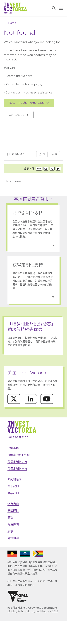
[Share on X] (52, 169)
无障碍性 (13, 510)
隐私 (10, 517)
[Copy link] (39, 169)
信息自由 (13, 504)
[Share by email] (45, 169)
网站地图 (13, 538)
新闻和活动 (14, 479)
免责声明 (13, 524)
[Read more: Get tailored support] (33, 245)
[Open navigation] (61, 8)
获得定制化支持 (17, 462)
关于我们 (13, 486)
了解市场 (13, 448)
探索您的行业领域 (18, 455)
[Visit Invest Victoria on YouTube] (47, 399)
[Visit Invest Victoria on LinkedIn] (30, 399)
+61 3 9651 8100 (17, 437)
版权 (10, 531)
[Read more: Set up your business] (33, 296)
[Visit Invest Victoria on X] (13, 399)
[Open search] (53, 8)
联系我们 (13, 493)
